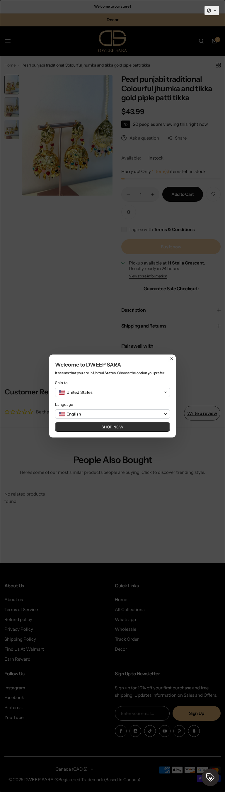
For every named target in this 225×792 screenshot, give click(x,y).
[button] (211, 10)
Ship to (61, 382)
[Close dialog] (172, 359)
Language (64, 404)
